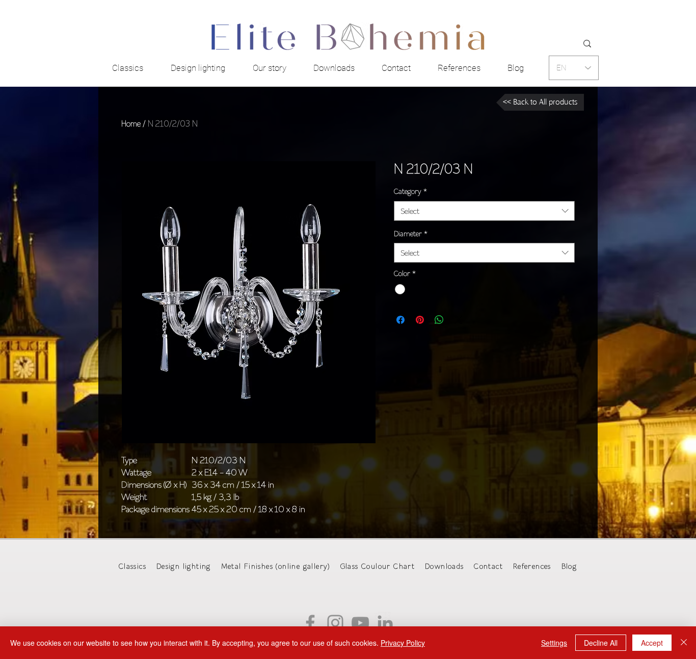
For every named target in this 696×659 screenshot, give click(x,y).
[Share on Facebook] (400, 320)
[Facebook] (310, 622)
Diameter (410, 233)
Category (410, 191)
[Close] (684, 643)
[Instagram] (335, 622)
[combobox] (484, 211)
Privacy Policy (403, 643)
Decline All (601, 643)
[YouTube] (360, 622)
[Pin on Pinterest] (420, 320)
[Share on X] (458, 320)
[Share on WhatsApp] (439, 320)
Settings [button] (554, 643)
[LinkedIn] (385, 622)
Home (131, 123)
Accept (652, 643)
